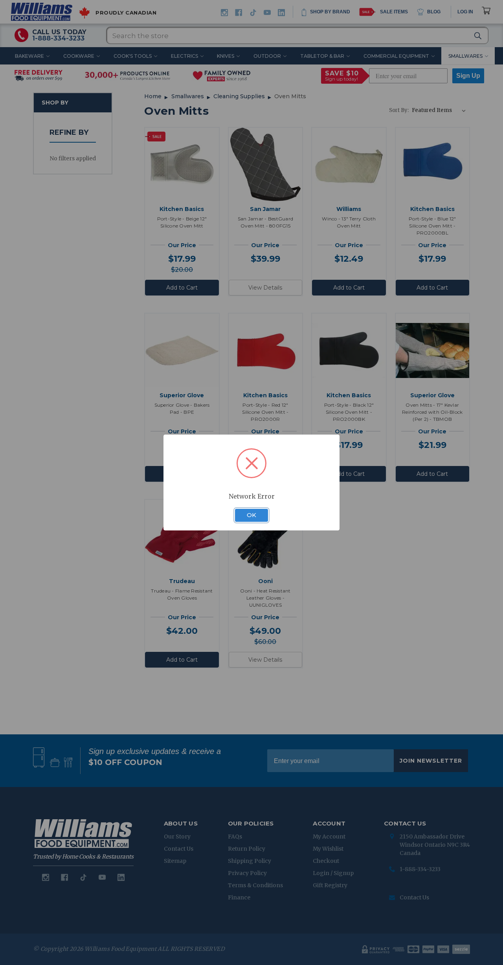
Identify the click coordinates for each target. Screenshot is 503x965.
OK (251, 515)
